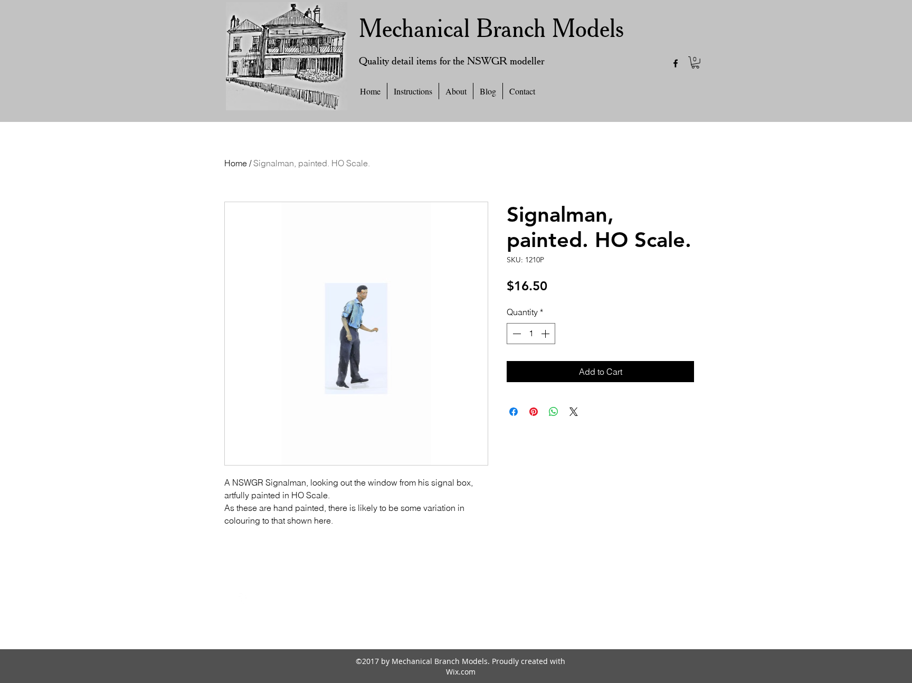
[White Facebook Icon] (244, 598)
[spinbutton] (531, 334)
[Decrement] (515, 334)
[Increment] (546, 334)
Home (235, 163)
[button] (695, 62)
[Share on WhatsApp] (553, 411)
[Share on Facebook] (513, 411)
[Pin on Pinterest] (533, 411)
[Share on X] (573, 411)
